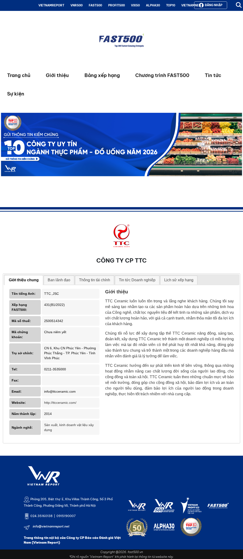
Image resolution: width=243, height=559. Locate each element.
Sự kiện (15, 94)
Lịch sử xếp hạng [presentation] (178, 280)
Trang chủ (18, 75)
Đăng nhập (213, 5)
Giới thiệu (57, 75)
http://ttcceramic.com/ (60, 402)
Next (4, 155)
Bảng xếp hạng (102, 75)
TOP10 (170, 5)
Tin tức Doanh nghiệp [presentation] (137, 280)
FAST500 (95, 5)
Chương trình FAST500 (162, 75)
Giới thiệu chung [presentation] (24, 280)
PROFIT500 (116, 5)
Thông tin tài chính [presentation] (94, 280)
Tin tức (213, 75)
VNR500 (76, 5)
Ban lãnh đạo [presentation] (59, 280)
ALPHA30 (153, 5)
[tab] (24, 280)
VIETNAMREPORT (51, 5)
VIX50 (135, 5)
